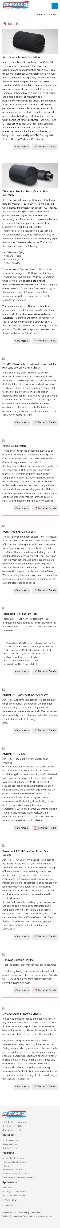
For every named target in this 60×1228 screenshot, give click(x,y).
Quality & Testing (10, 1148)
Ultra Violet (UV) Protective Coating (19, 1177)
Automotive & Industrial (13, 1195)
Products (51, 14)
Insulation (7, 1187)
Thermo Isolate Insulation (14, 1161)
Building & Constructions (14, 1191)
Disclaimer (7, 1212)
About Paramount (11, 1140)
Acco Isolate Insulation (13, 1158)
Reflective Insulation (12, 1169)
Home (39, 14)
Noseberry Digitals (44, 1216)
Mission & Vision (10, 1144)
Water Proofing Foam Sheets (16, 1173)
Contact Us (7, 1205)
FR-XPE (5, 1165)
